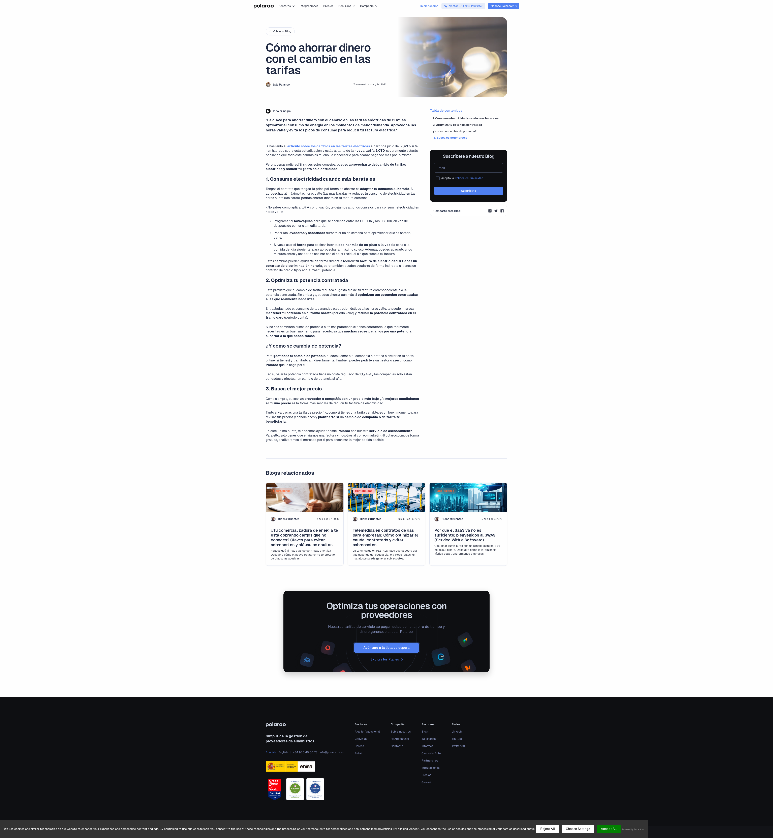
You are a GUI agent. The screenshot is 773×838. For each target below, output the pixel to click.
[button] (287, 6)
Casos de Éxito (431, 753)
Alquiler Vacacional (367, 731)
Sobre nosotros (401, 731)
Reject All (547, 829)
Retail (358, 753)
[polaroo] (304, 724)
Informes (427, 746)
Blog (425, 731)
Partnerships (430, 760)
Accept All (609, 829)
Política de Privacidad (469, 178)
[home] (264, 6)
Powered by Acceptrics (633, 829)
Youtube (457, 738)
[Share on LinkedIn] (490, 211)
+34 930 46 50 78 (305, 752)
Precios (328, 6)
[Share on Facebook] (502, 211)
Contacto (397, 746)
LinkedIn (457, 731)
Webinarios (429, 738)
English (283, 752)
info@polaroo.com (331, 752)
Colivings (361, 738)
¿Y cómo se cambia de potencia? (454, 131)
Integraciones (309, 6)
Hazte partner (400, 738)
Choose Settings (578, 829)
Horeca (359, 746)
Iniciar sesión (429, 6)
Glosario (427, 782)
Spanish (271, 752)
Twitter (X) (458, 746)
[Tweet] (496, 211)
